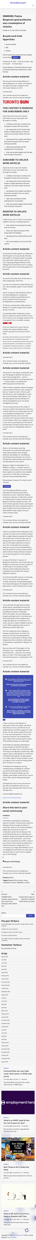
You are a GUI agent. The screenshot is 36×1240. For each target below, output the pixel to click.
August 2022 (4, 1061)
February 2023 (5, 1042)
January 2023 (4, 1045)
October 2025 (4, 988)
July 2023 (3, 1030)
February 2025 (5, 1014)
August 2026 (4, 956)
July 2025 (3, 998)
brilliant (20, 880)
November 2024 (5, 1023)
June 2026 (4, 963)
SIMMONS (20, 883)
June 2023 (4, 1033)
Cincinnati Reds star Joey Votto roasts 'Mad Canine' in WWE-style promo (18, 1074)
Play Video (7, 486)
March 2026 (4, 972)
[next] (4, 720)
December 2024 (5, 1020)
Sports (11, 877)
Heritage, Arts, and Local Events (9, 929)
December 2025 (5, 982)
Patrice (13, 883)
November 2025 (5, 985)
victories (27, 883)
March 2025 (4, 1010)
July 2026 (3, 959)
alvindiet (23, 30)
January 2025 (4, 1017)
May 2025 (3, 1004)
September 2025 (5, 991)
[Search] (33, 5)
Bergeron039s (12, 880)
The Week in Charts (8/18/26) (9, 935)
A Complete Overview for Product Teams (11, 932)
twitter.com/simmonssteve (12, 798)
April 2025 (4, 1007)
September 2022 (5, 1058)
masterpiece (7, 883)
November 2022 (5, 1052)
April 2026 (4, 969)
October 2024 (4, 1026)
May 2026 (3, 966)
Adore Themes (11, 1237)
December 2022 (5, 1049)
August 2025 (4, 995)
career (26, 880)
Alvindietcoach (18, 2)
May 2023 (3, 1036)
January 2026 (4, 979)
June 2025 (4, 1001)
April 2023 (4, 1039)
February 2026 (5, 975)
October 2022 (4, 1055)
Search (3, 913)
